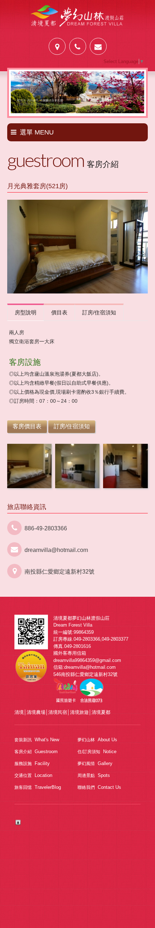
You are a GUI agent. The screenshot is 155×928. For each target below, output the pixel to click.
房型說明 (25, 312)
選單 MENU (37, 132)
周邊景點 (94, 775)
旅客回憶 (37, 787)
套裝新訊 (36, 739)
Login (18, 822)
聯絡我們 (99, 787)
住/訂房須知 (97, 751)
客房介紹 (36, 751)
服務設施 (32, 763)
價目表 (59, 312)
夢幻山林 (97, 739)
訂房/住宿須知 (99, 312)
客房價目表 (27, 426)
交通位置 (33, 775)
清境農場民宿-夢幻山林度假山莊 (77, 21)
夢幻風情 (95, 763)
